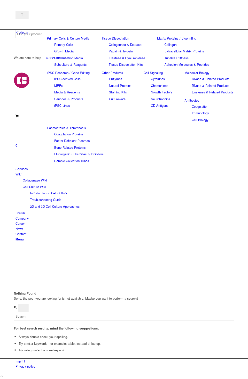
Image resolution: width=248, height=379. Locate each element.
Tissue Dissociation (115, 38)
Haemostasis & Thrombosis (66, 127)
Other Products (112, 72)
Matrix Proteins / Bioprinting (176, 38)
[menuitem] (125, 32)
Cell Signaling (153, 72)
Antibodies (192, 100)
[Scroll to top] (1, 376)
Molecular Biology (197, 72)
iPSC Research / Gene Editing (68, 72)
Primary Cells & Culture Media (68, 38)
